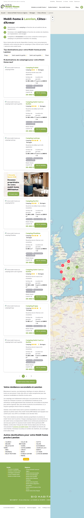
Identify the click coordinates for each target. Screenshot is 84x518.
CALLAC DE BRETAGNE (23, 443)
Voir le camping (41, 93)
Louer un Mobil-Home (14, 474)
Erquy (6, 55)
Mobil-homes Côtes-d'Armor (26, 382)
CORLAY (23, 450)
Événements (59, 1)
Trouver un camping (13, 469)
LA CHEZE (39, 452)
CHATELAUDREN (26, 448)
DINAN (23, 452)
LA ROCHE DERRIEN (42, 454)
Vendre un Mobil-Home (14, 476)
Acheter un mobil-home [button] (38, 7)
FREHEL (23, 456)
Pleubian (48, 55)
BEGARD (7, 444)
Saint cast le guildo (35, 55)
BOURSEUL (8, 452)
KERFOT (38, 450)
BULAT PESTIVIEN (10, 454)
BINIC (7, 450)
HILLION (38, 444)
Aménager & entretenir (14, 473)
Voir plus (26, 459)
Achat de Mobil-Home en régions (17, 13)
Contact (71, 1)
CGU (39, 507)
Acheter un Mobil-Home (14, 471)
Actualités (52, 1)
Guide (8, 467)
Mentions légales (31, 507)
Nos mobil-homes (64, 7)
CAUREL (23, 446)
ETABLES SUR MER (26, 454)
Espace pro (77, 1)
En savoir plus (13, 194)
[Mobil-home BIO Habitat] (42, 497)
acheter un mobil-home (20, 427)
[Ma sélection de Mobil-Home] (81, 7)
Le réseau (65, 1)
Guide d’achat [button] (52, 7)
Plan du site (22, 507)
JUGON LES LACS (41, 448)
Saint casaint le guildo (19, 55)
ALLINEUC (8, 442)
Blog (77, 7)
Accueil (3, 13)
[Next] (31, 376)
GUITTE (38, 442)
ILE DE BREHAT (40, 446)
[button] (67, 267)
